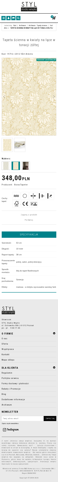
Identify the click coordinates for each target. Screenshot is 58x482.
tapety (50, 448)
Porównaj (29, 220)
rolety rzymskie (8, 445)
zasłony (42, 443)
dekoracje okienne (27, 443)
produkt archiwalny (46, 60)
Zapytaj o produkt (29, 215)
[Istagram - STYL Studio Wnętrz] (11, 430)
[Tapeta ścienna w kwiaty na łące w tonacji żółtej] (16, 166)
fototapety (42, 448)
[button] (29, 234)
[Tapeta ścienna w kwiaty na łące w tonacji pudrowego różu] (25, 166)
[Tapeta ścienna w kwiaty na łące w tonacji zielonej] (6, 166)
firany (49, 443)
